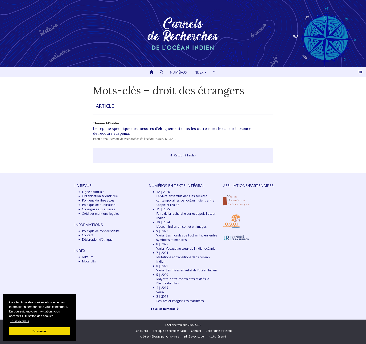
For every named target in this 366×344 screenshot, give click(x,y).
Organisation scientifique (100, 196)
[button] (161, 72)
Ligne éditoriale (93, 192)
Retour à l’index (184, 155)
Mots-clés (89, 261)
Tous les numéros (163, 309)
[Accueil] (151, 72)
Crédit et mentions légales (100, 213)
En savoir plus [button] (19, 321)
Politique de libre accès (98, 200)
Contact (87, 235)
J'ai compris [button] (39, 331)
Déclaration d (97, 239)
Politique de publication (99, 205)
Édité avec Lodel (194, 336)
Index (198, 72)
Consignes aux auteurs (98, 209)
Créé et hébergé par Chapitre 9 (159, 336)
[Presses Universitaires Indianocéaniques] (236, 201)
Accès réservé (217, 336)
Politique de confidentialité (101, 231)
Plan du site (141, 331)
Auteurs (87, 257)
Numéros (178, 72)
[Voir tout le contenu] (214, 72)
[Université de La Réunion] (236, 237)
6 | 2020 (170, 139)
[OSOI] (231, 221)
